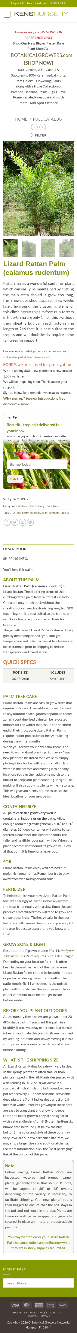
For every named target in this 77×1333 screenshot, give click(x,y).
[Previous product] (42, 127)
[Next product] (34, 127)
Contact (56, 1312)
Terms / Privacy (39, 1315)
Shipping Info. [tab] (15, 558)
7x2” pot (15, 512)
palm (44, 512)
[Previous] (10, 188)
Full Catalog (47, 119)
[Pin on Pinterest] (30, 522)
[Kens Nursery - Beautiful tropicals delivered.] (42, 14)
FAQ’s (43, 1312)
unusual (65, 512)
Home (21, 119)
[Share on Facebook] (7, 522)
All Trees (23, 506)
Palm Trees (52, 506)
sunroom (54, 512)
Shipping (30, 1312)
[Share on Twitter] (14, 522)
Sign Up (13, 417)
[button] (7, 14)
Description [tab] (15, 549)
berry (25, 512)
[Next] (67, 188)
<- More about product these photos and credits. (27, 357)
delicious (35, 512)
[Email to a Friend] (22, 522)
